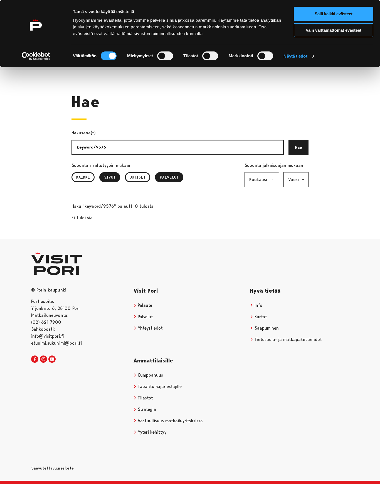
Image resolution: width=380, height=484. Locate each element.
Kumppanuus (149, 375)
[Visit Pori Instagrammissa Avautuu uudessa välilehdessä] (43, 359)
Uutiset (137, 177)
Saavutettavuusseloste (52, 468)
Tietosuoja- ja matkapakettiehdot (287, 339)
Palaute (144, 305)
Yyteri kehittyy (151, 432)
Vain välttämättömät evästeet (333, 30)
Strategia (146, 409)
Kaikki (83, 177)
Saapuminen (266, 328)
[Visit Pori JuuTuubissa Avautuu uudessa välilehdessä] (52, 359)
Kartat (260, 316)
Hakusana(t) (83, 132)
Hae (298, 147)
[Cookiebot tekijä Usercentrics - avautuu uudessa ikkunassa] (36, 56)
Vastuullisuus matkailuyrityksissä (169, 420)
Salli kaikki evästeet (333, 13)
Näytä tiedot (295, 56)
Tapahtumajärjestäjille (159, 386)
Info (257, 305)
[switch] (165, 55)
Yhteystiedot (149, 328)
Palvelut (170, 177)
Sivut (112, 177)
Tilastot (144, 398)
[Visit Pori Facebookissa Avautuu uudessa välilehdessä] (34, 359)
